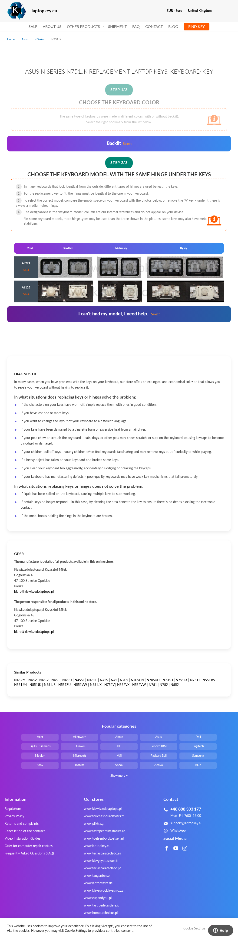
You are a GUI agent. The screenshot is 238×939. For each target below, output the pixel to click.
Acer (40, 737)
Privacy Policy (14, 816)
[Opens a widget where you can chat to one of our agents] (220, 931)
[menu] (119, 27)
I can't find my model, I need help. (119, 314)
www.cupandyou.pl (98, 898)
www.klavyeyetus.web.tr (101, 861)
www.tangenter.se (96, 875)
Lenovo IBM (159, 746)
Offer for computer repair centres (29, 846)
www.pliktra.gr (94, 823)
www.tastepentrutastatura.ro (104, 831)
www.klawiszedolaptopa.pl (103, 809)
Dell (198, 737)
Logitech (198, 746)
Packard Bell (159, 755)
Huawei (80, 746)
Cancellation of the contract (25, 831)
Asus (25, 39)
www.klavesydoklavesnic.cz (103, 890)
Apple (119, 737)
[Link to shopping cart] (218, 10)
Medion (40, 755)
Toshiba (79, 765)
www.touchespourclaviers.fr (104, 816)
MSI (119, 755)
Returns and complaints (22, 823)
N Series (39, 39)
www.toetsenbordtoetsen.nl (104, 838)
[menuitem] (33, 27)
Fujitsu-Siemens (40, 746)
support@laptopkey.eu (186, 823)
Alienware (79, 737)
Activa (158, 765)
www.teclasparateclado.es (102, 853)
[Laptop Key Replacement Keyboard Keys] (16, 11)
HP (119, 746)
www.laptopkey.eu (97, 846)
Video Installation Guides (22, 838)
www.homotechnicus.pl (101, 913)
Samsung (198, 755)
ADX (198, 765)
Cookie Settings (194, 928)
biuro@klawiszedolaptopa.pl (34, 591)
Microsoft (79, 755)
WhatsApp (178, 830)
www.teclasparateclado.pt (102, 868)
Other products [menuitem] (83, 27)
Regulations (13, 809)
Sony (40, 765)
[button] (176, 11)
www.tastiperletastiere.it (101, 905)
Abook (119, 765)
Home (11, 39)
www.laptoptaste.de (98, 883)
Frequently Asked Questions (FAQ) (29, 853)
